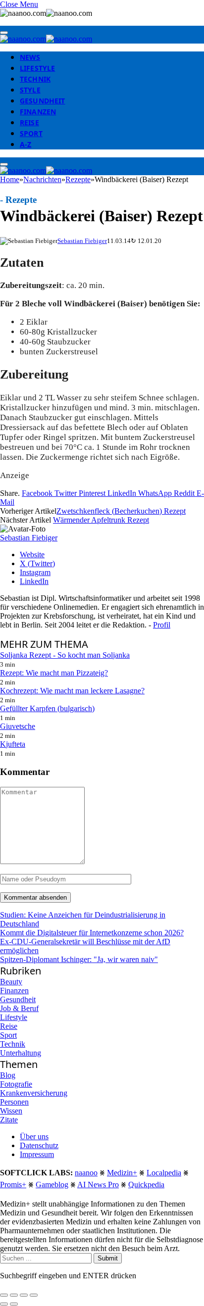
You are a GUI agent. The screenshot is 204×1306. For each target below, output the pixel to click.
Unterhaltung (20, 1053)
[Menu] (4, 32)
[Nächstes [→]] (14, 1304)
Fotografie (16, 1084)
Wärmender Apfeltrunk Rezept (101, 520)
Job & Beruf (19, 1008)
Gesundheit (42, 100)
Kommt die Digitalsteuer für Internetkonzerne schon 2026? (92, 932)
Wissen (11, 1111)
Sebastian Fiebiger (82, 240)
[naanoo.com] (46, 39)
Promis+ (13, 1184)
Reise (29, 122)
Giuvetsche (17, 726)
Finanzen (38, 111)
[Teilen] (14, 1295)
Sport (31, 133)
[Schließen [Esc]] (4, 1295)
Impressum (37, 1154)
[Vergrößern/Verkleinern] (34, 1295)
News (30, 57)
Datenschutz (39, 1145)
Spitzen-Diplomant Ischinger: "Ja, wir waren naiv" (79, 959)
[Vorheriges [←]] (4, 1304)
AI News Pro (98, 1184)
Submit (108, 1258)
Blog (7, 1075)
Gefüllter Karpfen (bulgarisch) (47, 708)
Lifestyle (37, 68)
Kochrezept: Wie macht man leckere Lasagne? (72, 690)
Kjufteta (12, 744)
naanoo (86, 1172)
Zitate (9, 1119)
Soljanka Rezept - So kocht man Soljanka (65, 655)
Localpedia (164, 1172)
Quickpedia (146, 1184)
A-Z (25, 144)
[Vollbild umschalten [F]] (24, 1295)
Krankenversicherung (33, 1093)
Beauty (11, 981)
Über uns (34, 1136)
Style (30, 90)
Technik (35, 79)
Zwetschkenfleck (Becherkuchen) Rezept (121, 511)
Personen (14, 1102)
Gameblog (52, 1184)
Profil (161, 625)
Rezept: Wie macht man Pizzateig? (54, 673)
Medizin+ (122, 1172)
